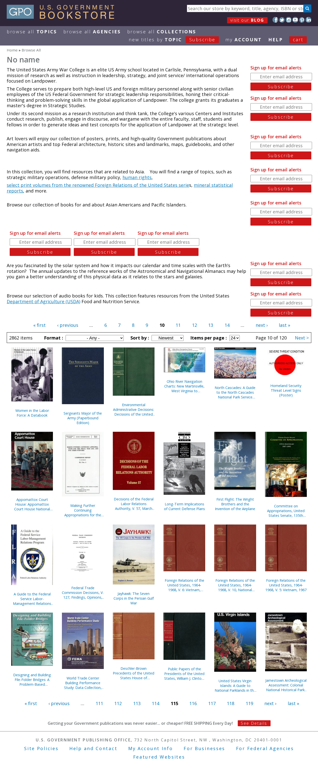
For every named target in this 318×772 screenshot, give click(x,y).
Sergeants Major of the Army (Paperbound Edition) (83, 418)
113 (137, 703)
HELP (275, 40)
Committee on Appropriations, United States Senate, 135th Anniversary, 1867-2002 (286, 511)
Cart (298, 40)
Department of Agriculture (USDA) (43, 301)
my (243, 40)
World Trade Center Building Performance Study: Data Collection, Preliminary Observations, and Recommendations (83, 683)
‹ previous (67, 325)
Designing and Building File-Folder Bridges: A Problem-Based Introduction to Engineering (32, 680)
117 (212, 703)
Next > (302, 338)
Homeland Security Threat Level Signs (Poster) (285, 390)
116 (193, 703)
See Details (254, 723)
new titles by (172, 40)
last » (284, 325)
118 (230, 703)
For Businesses (204, 748)
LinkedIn (308, 20)
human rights (137, 177)
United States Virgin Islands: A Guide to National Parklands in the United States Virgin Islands (235, 685)
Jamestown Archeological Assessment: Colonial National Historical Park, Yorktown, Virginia (286, 685)
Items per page (208, 338)
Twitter (282, 20)
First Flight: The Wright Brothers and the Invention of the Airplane (235, 504)
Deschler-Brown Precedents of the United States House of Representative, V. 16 (133, 673)
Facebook (275, 20)
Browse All (32, 32)
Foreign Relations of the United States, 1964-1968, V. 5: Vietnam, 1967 (286, 585)
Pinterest (302, 20)
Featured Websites (159, 757)
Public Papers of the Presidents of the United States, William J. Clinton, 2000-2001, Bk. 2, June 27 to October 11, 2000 (184, 674)
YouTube (295, 20)
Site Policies (41, 748)
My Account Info (150, 748)
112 (118, 703)
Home (12, 50)
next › (262, 325)
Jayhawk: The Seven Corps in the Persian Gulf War (134, 598)
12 (194, 325)
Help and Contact (93, 748)
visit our (247, 20)
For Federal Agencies (265, 748)
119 (249, 703)
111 (99, 703)
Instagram (288, 20)
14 (227, 325)
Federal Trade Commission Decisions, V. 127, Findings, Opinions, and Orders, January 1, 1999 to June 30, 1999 (83, 592)
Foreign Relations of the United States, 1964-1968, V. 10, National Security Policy (235, 585)
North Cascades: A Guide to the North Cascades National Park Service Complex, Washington (235, 392)
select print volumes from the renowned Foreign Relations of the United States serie (98, 185)
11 (178, 325)
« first (39, 325)
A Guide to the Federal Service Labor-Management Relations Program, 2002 (32, 599)
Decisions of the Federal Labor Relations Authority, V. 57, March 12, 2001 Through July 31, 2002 (133, 504)
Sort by (139, 338)
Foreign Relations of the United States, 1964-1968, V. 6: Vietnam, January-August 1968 (184, 585)
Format (53, 338)
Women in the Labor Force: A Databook (32, 413)
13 (210, 325)
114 (155, 703)
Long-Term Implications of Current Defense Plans (184, 506)
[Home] (63, 17)
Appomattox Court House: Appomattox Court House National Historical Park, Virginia (32, 504)
